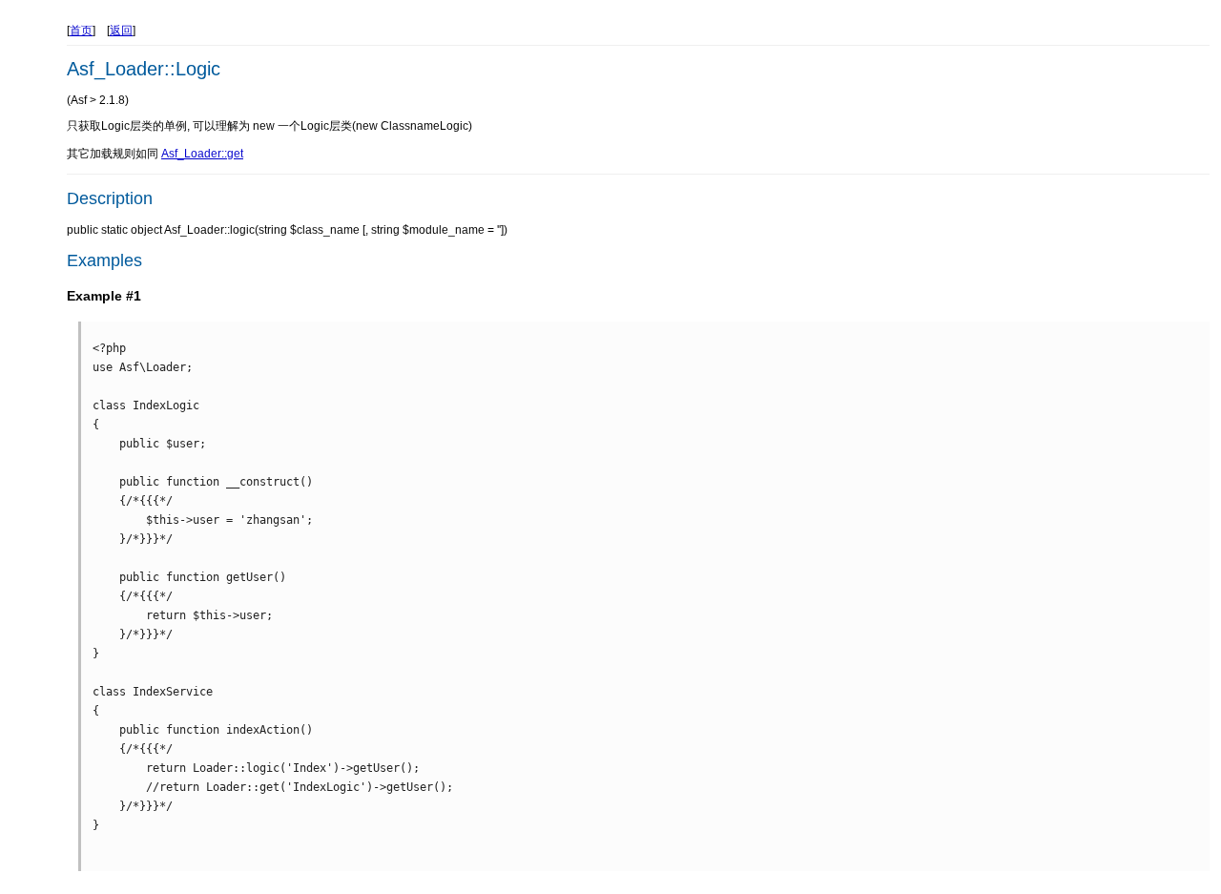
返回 (121, 30)
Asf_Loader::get (202, 153)
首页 (81, 30)
